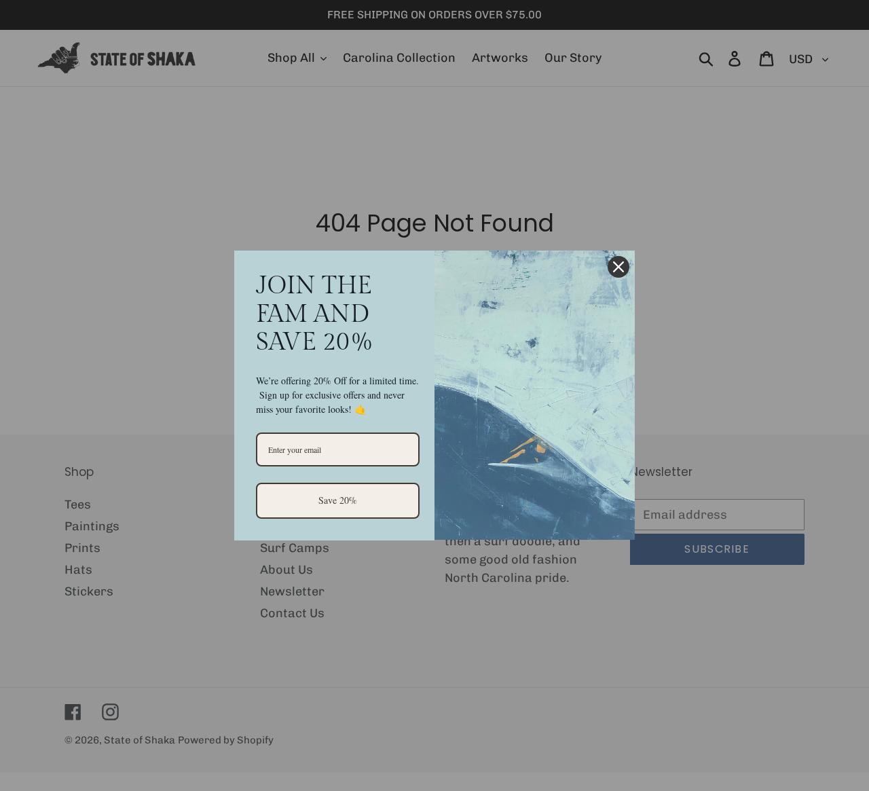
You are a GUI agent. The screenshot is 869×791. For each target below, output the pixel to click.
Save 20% (337, 500)
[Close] (618, 267)
